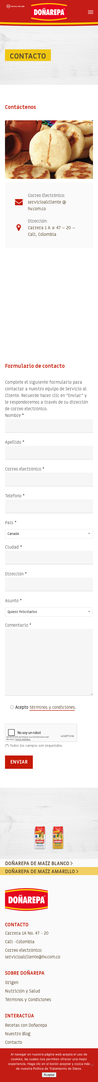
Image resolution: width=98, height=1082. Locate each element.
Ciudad (13, 547)
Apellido (14, 442)
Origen (11, 982)
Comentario (18, 625)
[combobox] (49, 534)
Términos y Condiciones (28, 1000)
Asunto (21, 606)
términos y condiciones (52, 707)
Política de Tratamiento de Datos (57, 1068)
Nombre (14, 415)
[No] (92, 1065)
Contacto (13, 1042)
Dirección (16, 574)
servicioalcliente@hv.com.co (32, 957)
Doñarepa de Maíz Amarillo (40, 872)
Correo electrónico (24, 469)
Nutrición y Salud (22, 991)
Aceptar (49, 1075)
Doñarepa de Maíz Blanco (37, 864)
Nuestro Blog (17, 1034)
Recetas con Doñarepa (26, 1025)
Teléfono (15, 496)
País (12, 528)
